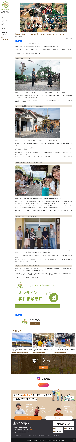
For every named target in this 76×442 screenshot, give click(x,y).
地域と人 (3, 24)
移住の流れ (4, 28)
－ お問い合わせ (4, 34)
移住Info (3, 30)
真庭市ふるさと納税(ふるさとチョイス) (49, 435)
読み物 (14, 352)
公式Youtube (57, 428)
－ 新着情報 (3, 17)
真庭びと (3, 23)
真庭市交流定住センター (21, 435)
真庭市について (4, 21)
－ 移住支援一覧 (4, 32)
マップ (29, 429)
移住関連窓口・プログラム (22, 352)
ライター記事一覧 (35, 323)
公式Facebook (69, 428)
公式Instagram (58, 431)
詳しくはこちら (54, 364)
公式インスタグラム (43, 384)
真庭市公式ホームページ (34, 435)
